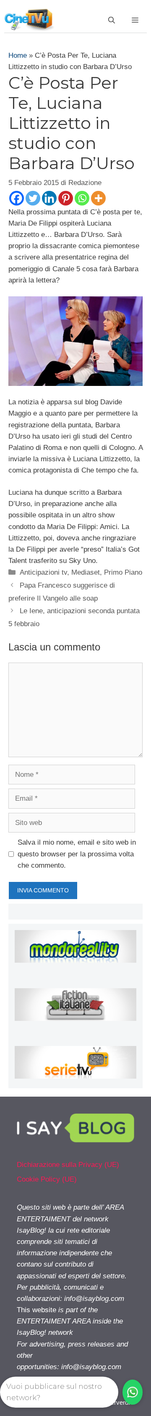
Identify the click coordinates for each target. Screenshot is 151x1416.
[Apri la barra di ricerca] (111, 20)
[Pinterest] (65, 198)
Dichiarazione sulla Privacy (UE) (68, 1165)
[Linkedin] (49, 198)
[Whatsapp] (82, 198)
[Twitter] (33, 198)
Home (17, 55)
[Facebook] (16, 198)
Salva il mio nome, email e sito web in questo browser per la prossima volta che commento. (77, 853)
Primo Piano (123, 572)
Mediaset (85, 572)
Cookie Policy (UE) (47, 1179)
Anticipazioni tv (43, 572)
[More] (98, 198)
